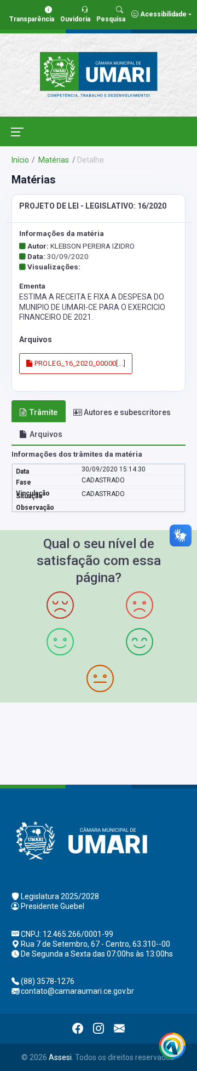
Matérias (53, 160)
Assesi (60, 1057)
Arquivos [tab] (46, 434)
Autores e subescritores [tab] (127, 412)
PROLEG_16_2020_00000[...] (78, 363)
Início (20, 160)
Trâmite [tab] (43, 412)
